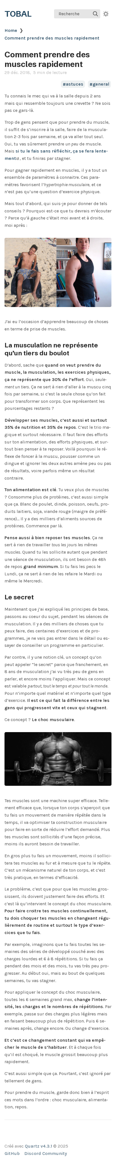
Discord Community (45, 1153)
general (101, 84)
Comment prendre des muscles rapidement (52, 38)
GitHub (12, 1153)
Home (11, 30)
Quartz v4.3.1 (38, 1146)
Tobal (18, 14)
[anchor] (74, 353)
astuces (74, 84)
